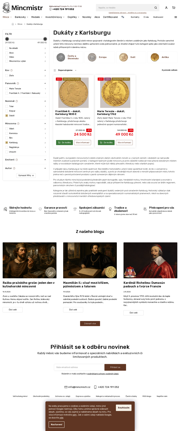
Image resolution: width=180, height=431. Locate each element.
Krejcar (27, 111)
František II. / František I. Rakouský (27, 93)
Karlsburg (27, 142)
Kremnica (27, 133)
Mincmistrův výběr (27, 61)
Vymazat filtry (24, 175)
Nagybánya (27, 147)
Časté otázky (131, 396)
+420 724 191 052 (108, 387)
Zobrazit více (90, 323)
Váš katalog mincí (20, 396)
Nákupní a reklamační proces (108, 396)
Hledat (155, 7)
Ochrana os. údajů (62, 396)
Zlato (27, 75)
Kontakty (135, 17)
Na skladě (27, 48)
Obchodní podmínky (41, 396)
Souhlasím (124, 407)
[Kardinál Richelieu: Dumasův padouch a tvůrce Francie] (150, 260)
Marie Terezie (27, 89)
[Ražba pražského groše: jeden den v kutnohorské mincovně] (29, 260)
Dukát (27, 116)
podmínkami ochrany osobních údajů (103, 374)
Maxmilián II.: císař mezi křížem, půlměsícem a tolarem (86, 284)
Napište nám (162, 396)
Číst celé (13, 310)
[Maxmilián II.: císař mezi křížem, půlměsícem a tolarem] (90, 260)
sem (74, 415)
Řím (27, 138)
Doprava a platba (83, 396)
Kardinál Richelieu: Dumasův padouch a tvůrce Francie (144, 284)
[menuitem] (8, 17)
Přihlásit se (115, 367)
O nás (146, 17)
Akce (27, 53)
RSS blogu (147, 396)
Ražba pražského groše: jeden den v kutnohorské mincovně (28, 284)
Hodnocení (158, 17)
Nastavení (56, 424)
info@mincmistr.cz (79, 387)
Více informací (82, 142)
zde (61, 417)
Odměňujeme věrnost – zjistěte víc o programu (127, 13)
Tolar (27, 106)
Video (27, 57)
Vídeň (27, 129)
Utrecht (27, 152)
